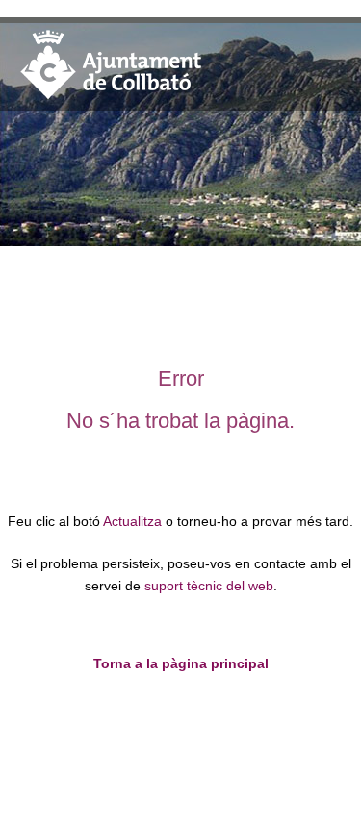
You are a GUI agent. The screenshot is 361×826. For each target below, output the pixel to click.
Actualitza (132, 521)
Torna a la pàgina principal (181, 664)
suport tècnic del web (208, 586)
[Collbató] (110, 97)
